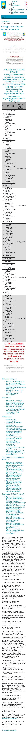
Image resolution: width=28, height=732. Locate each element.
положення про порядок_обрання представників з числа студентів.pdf (13, 442)
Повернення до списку (9, 730)
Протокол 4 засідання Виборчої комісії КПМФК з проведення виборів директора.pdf (15, 519)
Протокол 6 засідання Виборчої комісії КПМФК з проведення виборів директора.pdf (15, 531)
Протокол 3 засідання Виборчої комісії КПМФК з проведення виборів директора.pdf (15, 513)
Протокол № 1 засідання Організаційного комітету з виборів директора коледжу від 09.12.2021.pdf (15, 464)
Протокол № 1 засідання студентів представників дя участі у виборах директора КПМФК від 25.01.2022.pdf (15, 403)
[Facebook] (26, 9)
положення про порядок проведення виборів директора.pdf (14, 433)
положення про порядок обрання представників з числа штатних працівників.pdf (16, 429)
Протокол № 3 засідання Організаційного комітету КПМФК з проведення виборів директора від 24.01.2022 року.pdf (14, 476)
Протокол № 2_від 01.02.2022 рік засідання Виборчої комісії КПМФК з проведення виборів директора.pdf (15, 508)
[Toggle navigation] (3, 16)
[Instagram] (26, 7)
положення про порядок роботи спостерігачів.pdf (14, 437)
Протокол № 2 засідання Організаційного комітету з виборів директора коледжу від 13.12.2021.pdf (15, 470)
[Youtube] (26, 2)
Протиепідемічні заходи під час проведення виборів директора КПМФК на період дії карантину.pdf (15, 452)
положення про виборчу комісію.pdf (14, 423)
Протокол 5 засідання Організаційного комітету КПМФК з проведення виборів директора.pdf (14, 489)
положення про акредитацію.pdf (11, 420)
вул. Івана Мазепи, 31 (18, 13)
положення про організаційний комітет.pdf (14, 426)
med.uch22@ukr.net (18, 9)
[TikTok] (26, 5)
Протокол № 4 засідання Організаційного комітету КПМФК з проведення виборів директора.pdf (14, 483)
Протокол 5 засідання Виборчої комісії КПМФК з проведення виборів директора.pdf (15, 525)
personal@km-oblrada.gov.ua (10, 718)
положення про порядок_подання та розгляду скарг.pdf (15, 446)
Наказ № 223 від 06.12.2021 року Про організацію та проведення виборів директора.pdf (14, 392)
